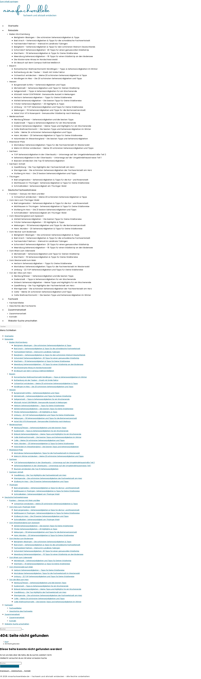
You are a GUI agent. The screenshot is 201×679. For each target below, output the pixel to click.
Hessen (12, 389)
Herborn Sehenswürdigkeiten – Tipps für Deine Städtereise (39, 405)
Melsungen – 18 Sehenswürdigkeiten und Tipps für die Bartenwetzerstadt (45, 418)
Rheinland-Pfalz (16, 450)
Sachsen (13, 459)
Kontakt (12, 621)
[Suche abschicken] (23, 629)
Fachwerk (9, 605)
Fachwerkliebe (15, 608)
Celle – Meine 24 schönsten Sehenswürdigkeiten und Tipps (39, 440)
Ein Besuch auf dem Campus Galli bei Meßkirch (34, 371)
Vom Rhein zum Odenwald (20, 557)
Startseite (9, 336)
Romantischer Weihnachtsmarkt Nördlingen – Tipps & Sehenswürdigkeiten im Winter (50, 377)
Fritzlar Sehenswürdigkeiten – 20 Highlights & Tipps (35, 412)
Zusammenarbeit (12, 614)
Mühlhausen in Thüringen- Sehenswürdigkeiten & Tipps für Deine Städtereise (47, 491)
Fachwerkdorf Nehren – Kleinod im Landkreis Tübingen (37, 352)
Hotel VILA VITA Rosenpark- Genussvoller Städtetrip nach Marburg (42, 421)
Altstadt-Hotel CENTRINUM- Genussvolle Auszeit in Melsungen (40, 402)
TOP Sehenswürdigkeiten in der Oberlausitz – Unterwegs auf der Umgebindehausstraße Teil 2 (54, 462)
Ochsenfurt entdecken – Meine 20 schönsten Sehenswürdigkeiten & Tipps (46, 383)
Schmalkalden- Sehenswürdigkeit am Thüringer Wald (36, 494)
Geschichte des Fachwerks (20, 611)
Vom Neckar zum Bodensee (21, 538)
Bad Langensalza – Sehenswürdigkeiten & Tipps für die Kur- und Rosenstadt (46, 488)
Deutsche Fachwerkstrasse (16, 497)
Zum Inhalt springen (9, 1)
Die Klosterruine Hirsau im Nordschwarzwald (32, 367)
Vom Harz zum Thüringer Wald (22, 507)
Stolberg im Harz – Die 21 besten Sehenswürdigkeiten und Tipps (41, 481)
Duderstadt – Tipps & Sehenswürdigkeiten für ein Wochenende (41, 431)
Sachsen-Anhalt (16, 472)
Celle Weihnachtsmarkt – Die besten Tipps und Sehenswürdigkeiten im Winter (47, 437)
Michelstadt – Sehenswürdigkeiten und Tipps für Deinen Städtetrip (42, 396)
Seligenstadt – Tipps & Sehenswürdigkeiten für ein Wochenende (42, 399)
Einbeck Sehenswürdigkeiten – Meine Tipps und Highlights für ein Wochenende (47, 434)
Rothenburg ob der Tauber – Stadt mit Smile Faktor (36, 380)
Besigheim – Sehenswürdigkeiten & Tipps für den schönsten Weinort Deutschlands (49, 355)
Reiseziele (9, 339)
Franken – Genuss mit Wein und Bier (24, 500)
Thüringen (13, 484)
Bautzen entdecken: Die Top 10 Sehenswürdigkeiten (36, 469)
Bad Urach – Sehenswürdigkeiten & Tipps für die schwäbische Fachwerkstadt (47, 348)
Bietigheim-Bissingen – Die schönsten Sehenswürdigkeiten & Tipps (42, 345)
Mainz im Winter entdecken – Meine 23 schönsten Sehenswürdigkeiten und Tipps (49, 456)
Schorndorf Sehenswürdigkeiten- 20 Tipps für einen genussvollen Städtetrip (46, 358)
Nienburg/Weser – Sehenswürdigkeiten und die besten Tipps (40, 427)
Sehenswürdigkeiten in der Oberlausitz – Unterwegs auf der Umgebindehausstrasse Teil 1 (52, 465)
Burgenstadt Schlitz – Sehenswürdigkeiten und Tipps (36, 393)
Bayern (12, 374)
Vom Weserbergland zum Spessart (24, 522)
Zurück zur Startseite (9, 666)
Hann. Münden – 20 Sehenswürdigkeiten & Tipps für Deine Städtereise (44, 443)
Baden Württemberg (18, 342)
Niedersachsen (15, 424)
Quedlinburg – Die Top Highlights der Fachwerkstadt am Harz (40, 475)
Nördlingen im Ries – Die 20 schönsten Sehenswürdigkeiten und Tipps (43, 386)
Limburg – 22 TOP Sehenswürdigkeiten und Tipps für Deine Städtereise (44, 415)
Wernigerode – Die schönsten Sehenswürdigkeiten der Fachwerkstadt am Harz (48, 478)
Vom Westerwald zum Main (21, 567)
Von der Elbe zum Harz (18, 579)
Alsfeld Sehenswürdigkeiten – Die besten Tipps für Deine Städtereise (43, 408)
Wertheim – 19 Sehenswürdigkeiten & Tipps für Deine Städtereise (42, 361)
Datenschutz (18, 671)
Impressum (6, 671)
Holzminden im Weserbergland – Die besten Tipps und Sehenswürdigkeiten (46, 446)
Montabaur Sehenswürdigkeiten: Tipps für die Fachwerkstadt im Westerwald (47, 453)
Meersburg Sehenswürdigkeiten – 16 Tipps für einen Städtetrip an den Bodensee (48, 364)
